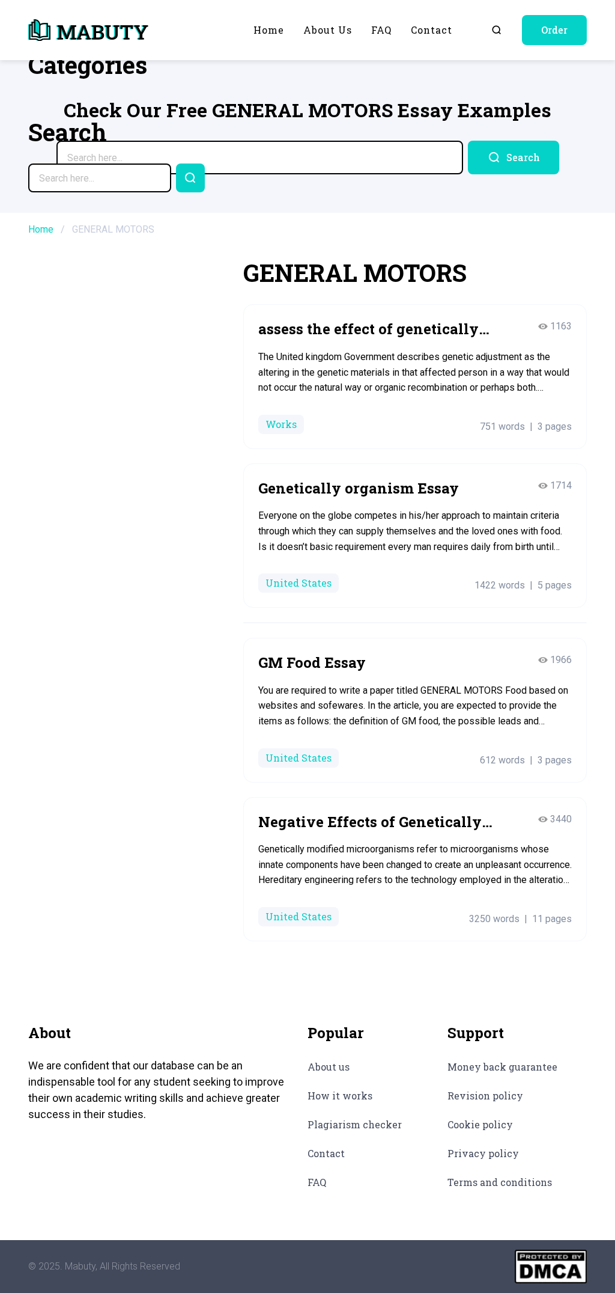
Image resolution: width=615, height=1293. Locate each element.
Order (554, 29)
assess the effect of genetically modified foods (368, 329)
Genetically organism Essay (358, 488)
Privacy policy (483, 1153)
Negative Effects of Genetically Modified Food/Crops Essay (370, 822)
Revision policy (485, 1095)
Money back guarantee (502, 1066)
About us (327, 29)
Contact (431, 29)
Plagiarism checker (355, 1124)
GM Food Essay (312, 662)
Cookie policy (480, 1124)
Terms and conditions (499, 1182)
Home (268, 29)
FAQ (381, 29)
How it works (340, 1095)
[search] (513, 157)
